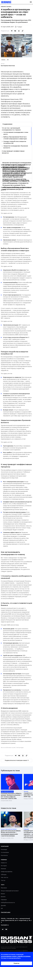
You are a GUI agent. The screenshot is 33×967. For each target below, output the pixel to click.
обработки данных (24, 956)
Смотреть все (5, 912)
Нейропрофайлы (6, 871)
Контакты (4, 855)
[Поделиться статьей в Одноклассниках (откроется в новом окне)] (18, 30)
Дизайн (3, 905)
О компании (5, 852)
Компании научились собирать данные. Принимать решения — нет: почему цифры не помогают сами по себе (11, 796)
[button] (30, 2)
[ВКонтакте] (6, 929)
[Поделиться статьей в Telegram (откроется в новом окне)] (11, 30)
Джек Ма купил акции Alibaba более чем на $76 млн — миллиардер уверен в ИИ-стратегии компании (11, 833)
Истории (4, 865)
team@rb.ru (5, 925)
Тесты (3, 880)
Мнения (3, 6)
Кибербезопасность (8, 902)
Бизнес (9, 6)
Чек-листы (4, 877)
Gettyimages (20, 747)
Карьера (4, 899)
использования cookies (9, 956)
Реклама (4, 887)
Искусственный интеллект (10, 890)
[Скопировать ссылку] (22, 30)
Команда (4, 849)
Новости (4, 862)
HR (7, 59)
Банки (3, 893)
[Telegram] (2, 929)
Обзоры (3, 874)
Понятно (16, 963)
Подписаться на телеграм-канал (16, 760)
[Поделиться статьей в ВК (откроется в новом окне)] (15, 30)
